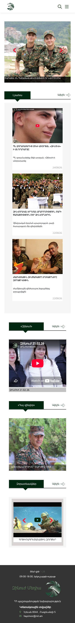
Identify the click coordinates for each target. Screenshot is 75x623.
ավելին (61, 94)
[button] (60, 50)
